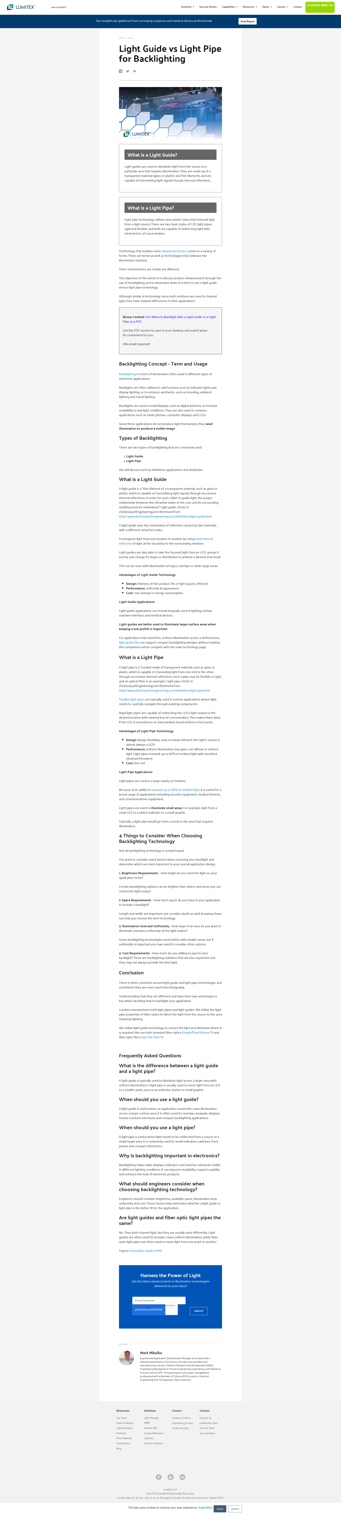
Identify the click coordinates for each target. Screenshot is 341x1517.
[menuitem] (187, 6)
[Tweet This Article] (129, 71)
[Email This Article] (136, 71)
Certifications (123, 1443)
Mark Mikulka (151, 1352)
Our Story (121, 1418)
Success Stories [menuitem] (208, 6)
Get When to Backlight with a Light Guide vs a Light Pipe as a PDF (169, 319)
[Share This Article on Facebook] (122, 71)
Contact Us (206, 1418)
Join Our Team (207, 1428)
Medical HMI (150, 1428)
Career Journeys (180, 1428)
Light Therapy (151, 1418)
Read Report (248, 21)
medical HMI (153, 1250)
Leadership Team (209, 1423)
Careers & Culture (181, 1418)
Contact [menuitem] (297, 6)
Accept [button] (220, 1508)
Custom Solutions (153, 1443)
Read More (205, 1507)
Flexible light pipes (132, 699)
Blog (118, 1448)
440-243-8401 (207, 1433)
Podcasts (121, 1433)
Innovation (136, 1250)
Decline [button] (235, 1508)
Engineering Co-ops (182, 1423)
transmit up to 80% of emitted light (175, 789)
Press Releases (124, 1438)
